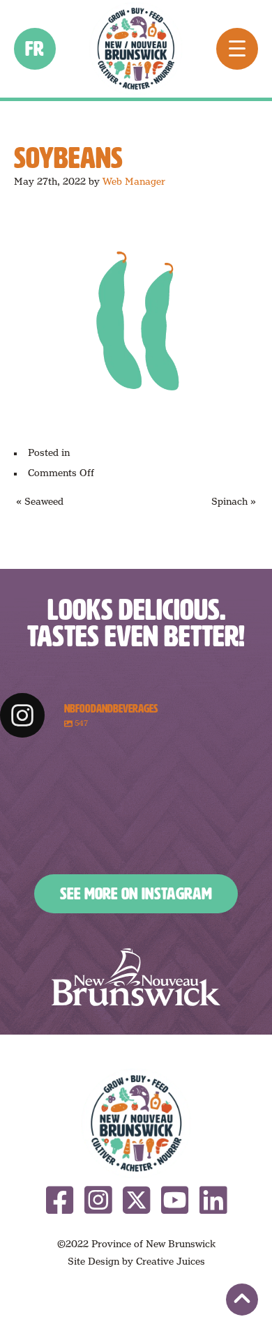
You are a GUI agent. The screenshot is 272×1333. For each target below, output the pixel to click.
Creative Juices (170, 1261)
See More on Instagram (136, 894)
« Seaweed (39, 501)
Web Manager (134, 181)
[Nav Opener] (237, 49)
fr (35, 49)
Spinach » (233, 501)
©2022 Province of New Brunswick (136, 1243)
